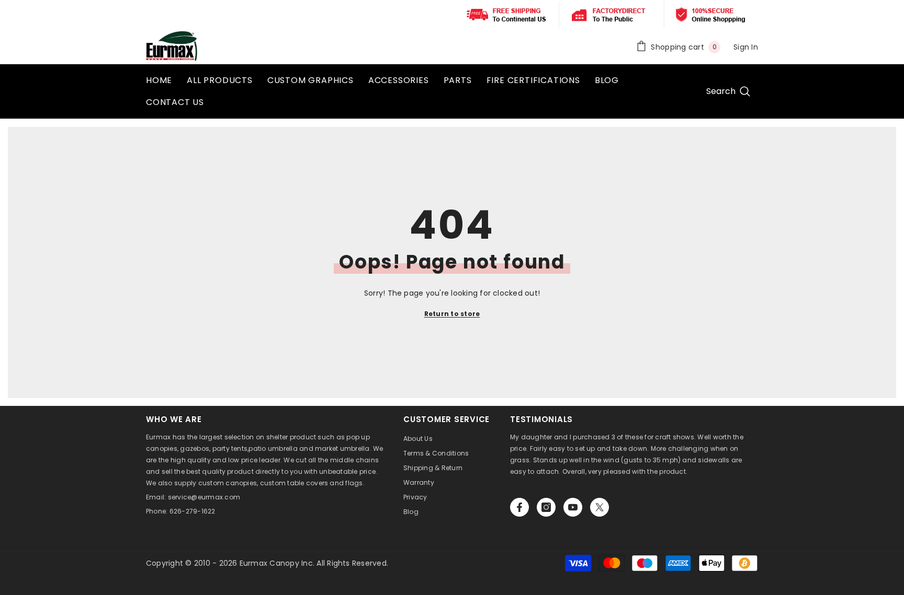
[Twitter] (599, 507)
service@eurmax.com (204, 497)
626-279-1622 (193, 511)
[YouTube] (572, 507)
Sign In (745, 47)
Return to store (452, 313)
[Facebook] (519, 507)
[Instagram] (546, 507)
